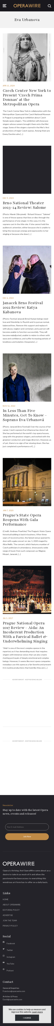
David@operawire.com (12, 999)
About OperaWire (11, 905)
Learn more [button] (37, 1012)
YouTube (10, 964)
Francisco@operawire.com (14, 991)
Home (5, 899)
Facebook (11, 943)
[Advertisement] (27, 703)
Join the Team (10, 920)
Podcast (10, 970)
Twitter (10, 950)
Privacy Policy (10, 926)
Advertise (8, 915)
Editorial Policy (11, 910)
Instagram (11, 957)
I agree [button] (27, 1018)
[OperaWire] (27, 5)
